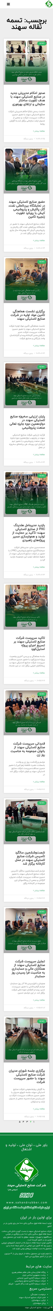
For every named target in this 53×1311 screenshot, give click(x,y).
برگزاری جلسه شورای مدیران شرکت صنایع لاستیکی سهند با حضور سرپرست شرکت (27, 1076)
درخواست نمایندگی (38, 1294)
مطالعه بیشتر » (39, 131)
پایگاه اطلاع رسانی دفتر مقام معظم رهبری (29, 1272)
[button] (8, 4)
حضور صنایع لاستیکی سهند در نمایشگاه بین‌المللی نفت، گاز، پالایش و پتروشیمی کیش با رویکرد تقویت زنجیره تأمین (27, 209)
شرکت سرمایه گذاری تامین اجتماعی (31, 1278)
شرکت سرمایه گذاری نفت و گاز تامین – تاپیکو (27, 1284)
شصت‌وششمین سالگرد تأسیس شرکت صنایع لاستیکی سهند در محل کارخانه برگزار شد (30, 858)
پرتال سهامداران (39, 1303)
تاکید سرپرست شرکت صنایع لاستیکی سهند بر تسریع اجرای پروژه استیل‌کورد (29, 644)
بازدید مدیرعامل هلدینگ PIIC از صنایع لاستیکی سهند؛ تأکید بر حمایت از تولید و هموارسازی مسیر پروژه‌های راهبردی (28, 533)
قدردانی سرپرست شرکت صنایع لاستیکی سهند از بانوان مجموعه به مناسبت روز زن (28, 749)
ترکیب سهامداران (39, 1300)
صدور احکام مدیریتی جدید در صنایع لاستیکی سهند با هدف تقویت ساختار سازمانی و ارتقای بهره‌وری (27, 99)
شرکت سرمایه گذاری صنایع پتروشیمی (30, 1281)
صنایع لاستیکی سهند (33, 1307)
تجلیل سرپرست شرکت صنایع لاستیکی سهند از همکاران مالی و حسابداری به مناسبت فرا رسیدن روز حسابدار (28, 969)
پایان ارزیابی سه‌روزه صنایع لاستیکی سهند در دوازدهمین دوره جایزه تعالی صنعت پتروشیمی (27, 422)
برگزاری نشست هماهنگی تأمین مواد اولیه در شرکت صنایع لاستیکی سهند (28, 315)
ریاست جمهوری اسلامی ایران (34, 1275)
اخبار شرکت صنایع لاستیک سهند (32, 1297)
